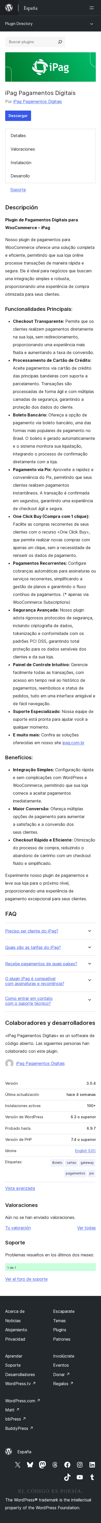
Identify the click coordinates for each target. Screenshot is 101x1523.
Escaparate (64, 1311)
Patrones (61, 1339)
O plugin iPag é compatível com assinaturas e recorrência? (34, 981)
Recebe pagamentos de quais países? (41, 963)
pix (91, 1173)
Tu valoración (18, 1227)
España (24, 1451)
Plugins (59, 1329)
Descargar (18, 115)
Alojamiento (16, 1329)
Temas (59, 1320)
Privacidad (15, 1339)
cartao (71, 1163)
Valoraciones (23, 149)
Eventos (61, 1365)
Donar (61, 1374)
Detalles (18, 135)
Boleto (57, 1163)
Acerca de (15, 1311)
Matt (12, 1409)
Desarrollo (20, 175)
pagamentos (75, 1173)
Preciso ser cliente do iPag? (31, 931)
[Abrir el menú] (92, 8)
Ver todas (86, 1227)
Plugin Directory (19, 23)
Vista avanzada (20, 1188)
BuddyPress (19, 1428)
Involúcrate (63, 1356)
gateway (87, 1163)
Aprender (13, 1356)
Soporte (18, 189)
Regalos (63, 1383)
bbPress (15, 1419)
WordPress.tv (20, 1383)
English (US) (85, 1150)
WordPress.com (22, 1400)
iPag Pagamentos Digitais (37, 101)
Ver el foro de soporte (26, 1279)
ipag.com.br (73, 742)
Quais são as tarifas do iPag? (33, 947)
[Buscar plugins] (60, 42)
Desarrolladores (20, 1374)
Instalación (21, 162)
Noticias (13, 1320)
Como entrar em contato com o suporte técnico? (29, 1001)
